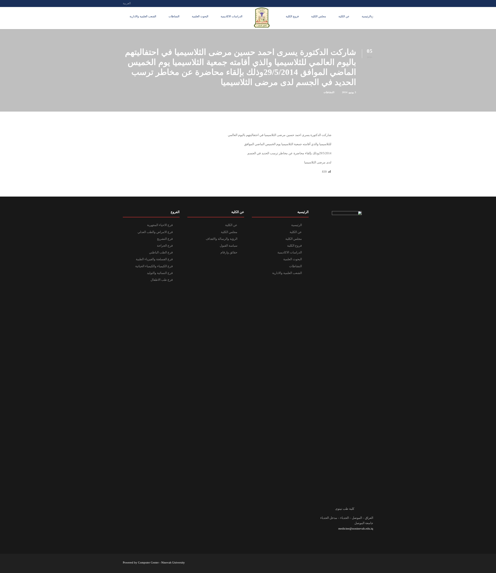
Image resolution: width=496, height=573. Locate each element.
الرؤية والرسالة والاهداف (221, 238)
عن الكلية (343, 16)
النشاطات (174, 16)
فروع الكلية (292, 16)
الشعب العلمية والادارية (143, 16)
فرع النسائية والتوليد (160, 273)
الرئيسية (366, 16)
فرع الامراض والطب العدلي (155, 232)
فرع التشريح (165, 238)
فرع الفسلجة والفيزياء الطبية (154, 259)
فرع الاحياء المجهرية (160, 225)
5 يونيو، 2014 (349, 92)
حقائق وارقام (228, 252)
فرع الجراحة (165, 245)
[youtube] (357, 3)
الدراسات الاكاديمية (231, 16)
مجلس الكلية (318, 16)
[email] (372, 3)
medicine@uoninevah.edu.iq (355, 528)
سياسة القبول (228, 245)
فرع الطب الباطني (161, 252)
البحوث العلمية (200, 16)
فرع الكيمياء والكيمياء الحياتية (154, 266)
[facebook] (365, 3)
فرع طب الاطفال (162, 279)
